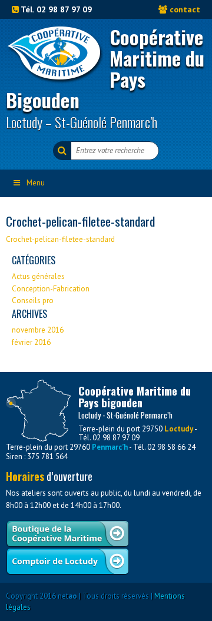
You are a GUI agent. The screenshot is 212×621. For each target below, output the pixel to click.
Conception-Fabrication (51, 289)
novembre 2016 (38, 330)
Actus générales (38, 276)
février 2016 (31, 342)
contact (185, 9)
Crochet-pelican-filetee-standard (60, 239)
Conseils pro (33, 300)
